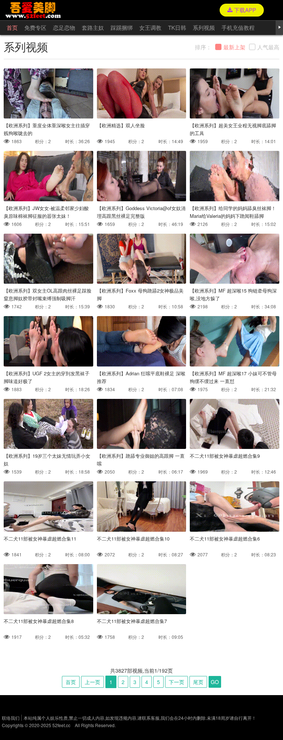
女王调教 (150, 27)
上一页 (92, 682)
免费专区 (35, 27)
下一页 (176, 682)
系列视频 (204, 27)
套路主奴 (93, 27)
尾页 (198, 682)
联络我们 (11, 718)
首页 (12, 27)
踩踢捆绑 (122, 27)
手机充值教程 (238, 27)
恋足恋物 (64, 27)
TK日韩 (177, 27)
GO (215, 682)
